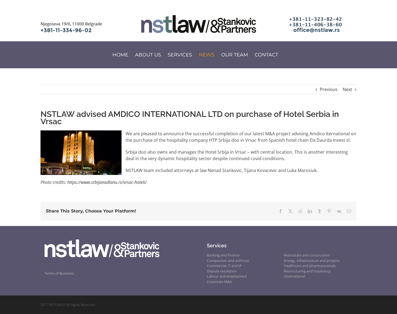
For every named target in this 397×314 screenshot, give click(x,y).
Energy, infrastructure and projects (311, 260)
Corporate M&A (219, 281)
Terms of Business (59, 273)
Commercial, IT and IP (224, 265)
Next (347, 89)
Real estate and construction (307, 255)
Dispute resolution (222, 271)
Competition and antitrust (228, 260)
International (294, 276)
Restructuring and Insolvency (307, 271)
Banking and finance (223, 255)
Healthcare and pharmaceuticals (310, 265)
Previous (329, 89)
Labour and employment (227, 276)
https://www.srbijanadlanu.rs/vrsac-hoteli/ (107, 182)
